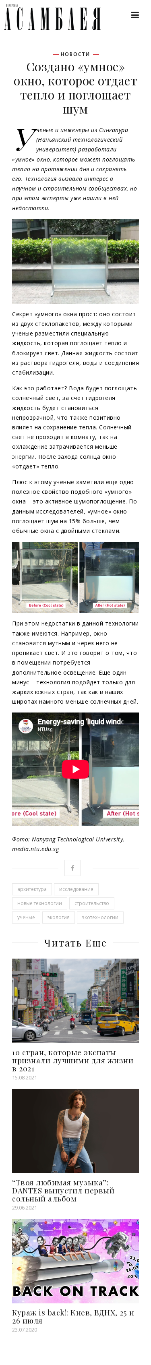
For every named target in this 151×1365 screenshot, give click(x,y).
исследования (76, 889)
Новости (75, 54)
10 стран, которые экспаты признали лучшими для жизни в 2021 (72, 1060)
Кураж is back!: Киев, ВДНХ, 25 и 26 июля (73, 1316)
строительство (91, 903)
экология (59, 917)
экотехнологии (100, 917)
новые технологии (39, 903)
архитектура (32, 889)
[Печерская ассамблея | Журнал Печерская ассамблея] (48, 17)
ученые (26, 917)
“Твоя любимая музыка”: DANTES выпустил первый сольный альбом (63, 1190)
